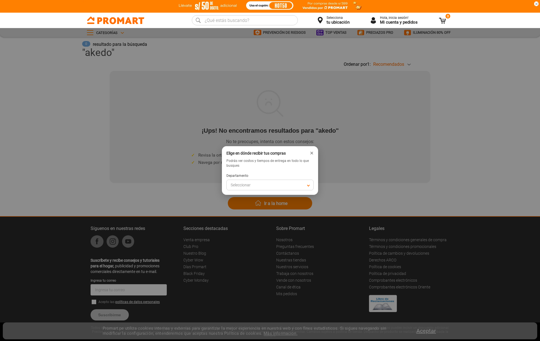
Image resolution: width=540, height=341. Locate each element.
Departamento (237, 176)
